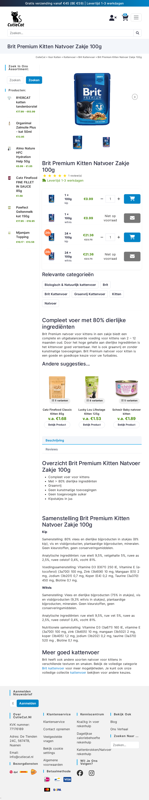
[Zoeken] (137, 33)
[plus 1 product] (119, 199)
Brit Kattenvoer (86, 57)
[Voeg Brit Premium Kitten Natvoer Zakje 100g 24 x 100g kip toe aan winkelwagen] (132, 237)
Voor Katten (54, 57)
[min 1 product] (102, 199)
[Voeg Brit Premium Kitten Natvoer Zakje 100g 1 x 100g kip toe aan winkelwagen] (132, 199)
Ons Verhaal (119, 729)
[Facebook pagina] (80, 773)
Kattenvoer (70, 57)
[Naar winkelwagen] (124, 18)
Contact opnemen (56, 729)
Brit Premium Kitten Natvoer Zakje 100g (120, 57)
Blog (113, 722)
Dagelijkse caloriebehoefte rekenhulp (88, 738)
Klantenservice (54, 722)
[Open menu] (136, 17)
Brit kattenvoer (53, 668)
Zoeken (34, 80)
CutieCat (40, 57)
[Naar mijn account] (111, 18)
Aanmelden (27, 703)
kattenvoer (78, 672)
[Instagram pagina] (91, 773)
